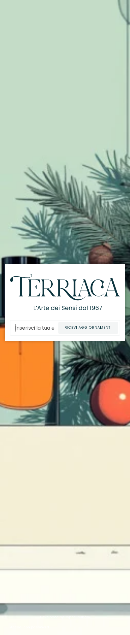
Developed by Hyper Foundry (65, 617)
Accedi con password (29, 627)
